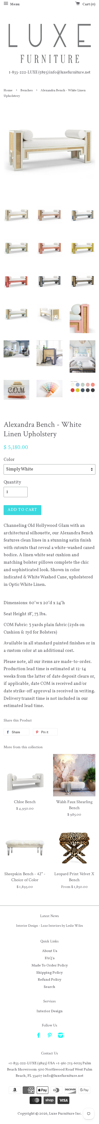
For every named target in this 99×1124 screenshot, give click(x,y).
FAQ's (50, 958)
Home (8, 90)
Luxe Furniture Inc (65, 1113)
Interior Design (50, 1011)
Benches (26, 90)
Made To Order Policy (49, 965)
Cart (88, 4)
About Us (49, 951)
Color (9, 460)
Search (49, 987)
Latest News (49, 916)
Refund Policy (49, 979)
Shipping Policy (49, 972)
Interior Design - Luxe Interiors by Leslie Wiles (49, 925)
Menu (14, 4)
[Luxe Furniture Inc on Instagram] (60, 1036)
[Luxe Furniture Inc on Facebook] (38, 1036)
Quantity (12, 482)
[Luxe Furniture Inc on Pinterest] (49, 1036)
